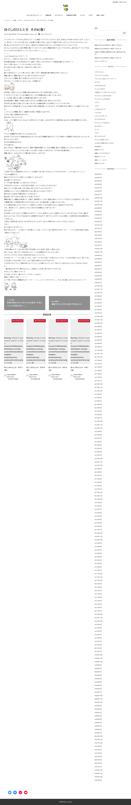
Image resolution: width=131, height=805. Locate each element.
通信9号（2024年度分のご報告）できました (108, 49)
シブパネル (98, 113)
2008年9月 (98, 706)
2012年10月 (99, 540)
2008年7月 (98, 712)
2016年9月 (98, 394)
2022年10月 (99, 205)
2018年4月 (98, 337)
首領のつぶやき (100, 163)
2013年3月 (98, 523)
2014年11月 (99, 462)
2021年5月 (98, 235)
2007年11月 (99, 739)
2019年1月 (98, 313)
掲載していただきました (102, 153)
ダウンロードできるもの (102, 123)
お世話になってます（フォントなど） (106, 92)
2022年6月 (98, 211)
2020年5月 (98, 269)
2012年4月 (98, 560)
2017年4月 (98, 374)
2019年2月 (98, 309)
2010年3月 (98, 645)
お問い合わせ (123, 2)
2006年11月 (99, 773)
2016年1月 (98, 418)
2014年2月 (98, 486)
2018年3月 (98, 340)
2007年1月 (98, 767)
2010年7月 (98, 631)
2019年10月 (99, 293)
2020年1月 (98, 282)
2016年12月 (99, 384)
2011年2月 (98, 607)
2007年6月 (98, 753)
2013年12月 (99, 492)
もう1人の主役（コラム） (102, 140)
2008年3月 (98, 726)
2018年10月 (99, 323)
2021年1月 (98, 245)
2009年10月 (99, 662)
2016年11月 (99, 387)
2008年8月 (98, 709)
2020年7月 (98, 262)
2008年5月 (98, 719)
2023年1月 (98, 194)
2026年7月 (98, 174)
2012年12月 (99, 533)
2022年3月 (98, 221)
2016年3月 (98, 411)
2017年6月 (98, 367)
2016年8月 (98, 398)
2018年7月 (98, 330)
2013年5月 (98, 516)
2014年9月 (98, 469)
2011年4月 (98, 601)
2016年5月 (98, 408)
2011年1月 (98, 611)
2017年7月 (98, 364)
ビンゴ (97, 129)
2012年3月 (98, 563)
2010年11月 (99, 618)
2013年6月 (98, 513)
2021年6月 (98, 232)
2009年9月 (98, 665)
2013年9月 (98, 502)
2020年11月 (99, 252)
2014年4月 (98, 482)
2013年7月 (98, 509)
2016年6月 (98, 404)
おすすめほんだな (100, 85)
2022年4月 (98, 218)
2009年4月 (98, 682)
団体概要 (115, 2)
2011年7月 (98, 591)
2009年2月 (98, 689)
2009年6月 (98, 675)
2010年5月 (98, 638)
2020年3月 (98, 276)
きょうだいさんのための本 (103, 96)
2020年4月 (98, 272)
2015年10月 (99, 428)
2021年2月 (98, 242)
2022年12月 (99, 198)
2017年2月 (98, 377)
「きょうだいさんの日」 (102, 75)
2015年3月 (98, 448)
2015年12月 (99, 421)
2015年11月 (99, 425)
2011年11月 (99, 577)
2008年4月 (98, 723)
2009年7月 (98, 672)
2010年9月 (98, 624)
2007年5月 (98, 756)
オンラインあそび (100, 89)
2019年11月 (99, 289)
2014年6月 (98, 479)
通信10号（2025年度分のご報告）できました (108, 45)
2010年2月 (98, 648)
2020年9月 (98, 255)
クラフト (97, 102)
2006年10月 (99, 777)
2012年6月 (98, 553)
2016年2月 (98, 414)
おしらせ (97, 82)
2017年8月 (98, 360)
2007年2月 (98, 763)
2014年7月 (98, 475)
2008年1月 (98, 733)
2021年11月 (99, 225)
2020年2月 (98, 279)
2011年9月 (98, 584)
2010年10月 (99, 621)
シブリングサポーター (101, 116)
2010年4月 (98, 641)
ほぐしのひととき (46, 34)
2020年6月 (98, 266)
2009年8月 (98, 668)
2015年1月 (98, 455)
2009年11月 (99, 658)
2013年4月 (98, 519)
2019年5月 (98, 303)
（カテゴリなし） (99, 72)
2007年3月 (98, 760)
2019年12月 (99, 286)
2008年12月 (99, 695)
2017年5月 (98, 370)
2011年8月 (98, 587)
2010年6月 (98, 634)
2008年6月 (98, 716)
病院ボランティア (100, 156)
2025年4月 (98, 181)
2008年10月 (99, 702)
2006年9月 (98, 780)
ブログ (97, 133)
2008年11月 (99, 699)
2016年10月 (99, 391)
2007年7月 (98, 750)
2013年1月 (98, 530)
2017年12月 (99, 350)
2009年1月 (98, 692)
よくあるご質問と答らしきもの (104, 143)
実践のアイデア (99, 150)
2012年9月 (98, 543)
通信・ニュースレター (101, 160)
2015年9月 (98, 431)
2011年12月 (99, 574)
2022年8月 (98, 208)
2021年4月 (98, 238)
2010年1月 (98, 651)
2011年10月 (99, 580)
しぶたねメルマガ (100, 109)
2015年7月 (98, 438)
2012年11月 (99, 536)
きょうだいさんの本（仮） (102, 99)
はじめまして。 (99, 126)
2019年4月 (98, 306)
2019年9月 (98, 296)
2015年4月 (98, 445)
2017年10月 (99, 357)
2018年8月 (98, 326)
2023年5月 (98, 191)
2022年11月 (99, 201)
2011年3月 (98, 604)
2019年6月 (98, 299)
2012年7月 (98, 550)
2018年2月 (98, 343)
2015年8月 (98, 435)
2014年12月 (99, 459)
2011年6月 (98, 594)
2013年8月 (98, 506)
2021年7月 (98, 228)
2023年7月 (98, 188)
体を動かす (98, 146)
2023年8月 (98, 184)
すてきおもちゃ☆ (100, 119)
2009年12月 (99, 655)
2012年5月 (98, 557)
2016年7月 (98, 401)
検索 (96, 28)
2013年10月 (99, 499)
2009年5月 (98, 679)
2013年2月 (98, 526)
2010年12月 (99, 614)
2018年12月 (99, 316)
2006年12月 (99, 770)
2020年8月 (98, 259)
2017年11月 (99, 354)
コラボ (97, 106)
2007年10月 (99, 743)
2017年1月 (98, 381)
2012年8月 (98, 546)
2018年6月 (98, 333)
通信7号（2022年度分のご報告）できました (108, 58)
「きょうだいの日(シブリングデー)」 (105, 79)
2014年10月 (99, 465)
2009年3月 (98, 685)
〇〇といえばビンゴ (101, 61)
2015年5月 (98, 442)
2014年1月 (98, 489)
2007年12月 (99, 736)
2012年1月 (98, 570)
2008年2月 (98, 729)
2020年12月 (99, 249)
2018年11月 (99, 320)
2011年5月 (98, 597)
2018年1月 (98, 347)
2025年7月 (98, 177)
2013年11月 (99, 496)
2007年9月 (98, 746)
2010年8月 (98, 628)
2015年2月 (98, 452)
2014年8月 (98, 472)
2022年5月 (98, 215)
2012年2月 (98, 567)
